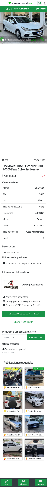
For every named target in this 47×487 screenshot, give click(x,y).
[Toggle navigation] (45, 3)
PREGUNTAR (36, 337)
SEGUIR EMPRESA (23, 322)
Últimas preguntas (10, 344)
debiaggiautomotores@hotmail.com (23, 301)
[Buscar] (39, 3)
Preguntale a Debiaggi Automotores (19, 331)
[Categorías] (3, 3)
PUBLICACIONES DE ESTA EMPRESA (23, 314)
